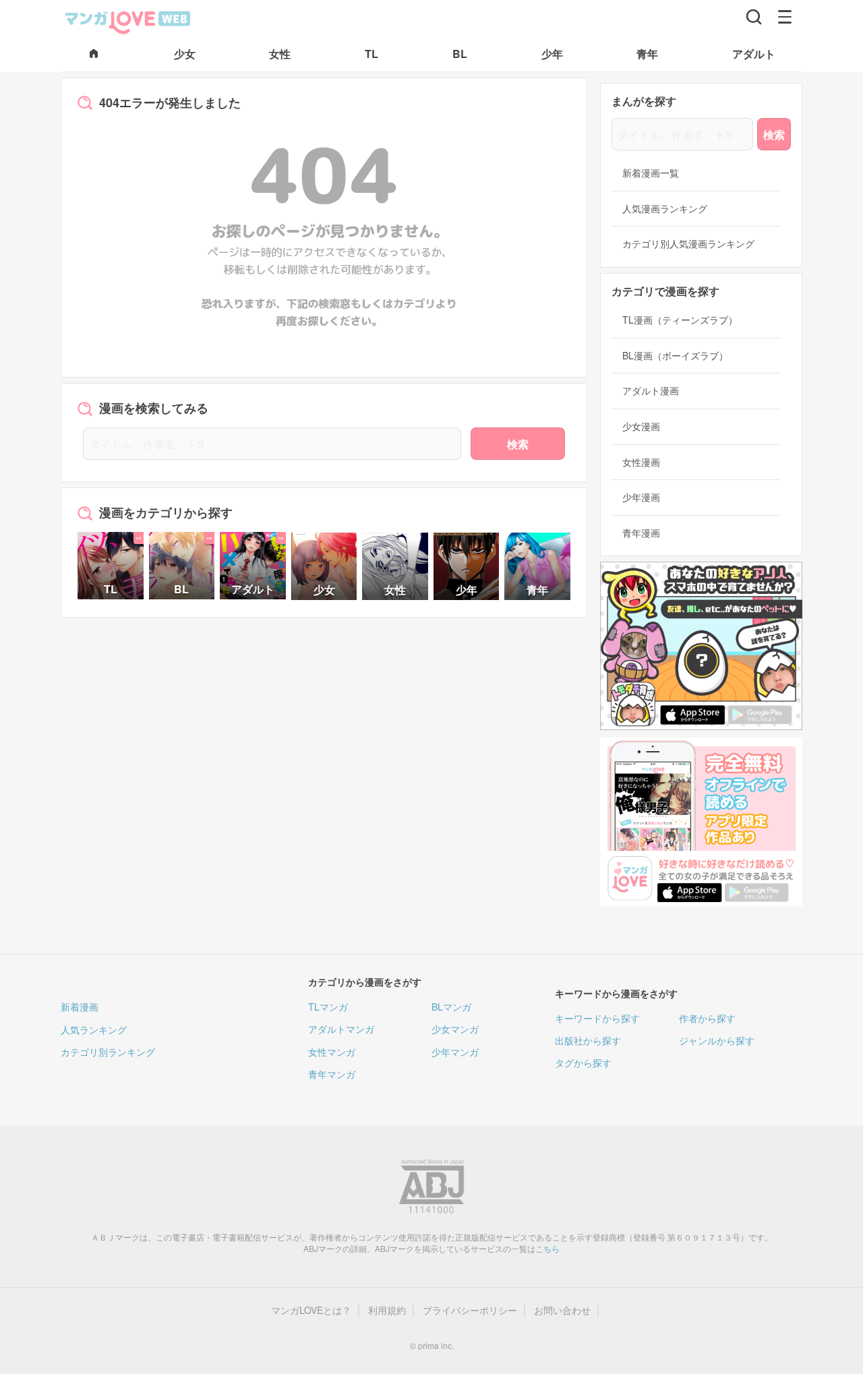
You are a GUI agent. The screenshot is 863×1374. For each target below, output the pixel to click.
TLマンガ (328, 1006)
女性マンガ (331, 1051)
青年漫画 (641, 533)
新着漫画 (79, 1006)
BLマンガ (451, 1006)
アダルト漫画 (650, 390)
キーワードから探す (597, 1018)
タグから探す (583, 1062)
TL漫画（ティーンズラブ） (680, 319)
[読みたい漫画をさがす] (754, 17)
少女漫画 (641, 426)
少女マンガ (455, 1029)
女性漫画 (641, 462)
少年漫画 (641, 497)
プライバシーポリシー (470, 1310)
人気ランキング (94, 1029)
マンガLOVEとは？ (311, 1310)
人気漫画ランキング (664, 208)
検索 (518, 444)
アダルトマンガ (341, 1029)
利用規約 (387, 1310)
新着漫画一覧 (650, 173)
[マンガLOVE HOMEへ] (94, 54)
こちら (547, 1248)
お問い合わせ (562, 1310)
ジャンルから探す (716, 1040)
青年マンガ (331, 1074)
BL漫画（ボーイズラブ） (675, 355)
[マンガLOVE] (128, 20)
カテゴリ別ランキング (108, 1051)
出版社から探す (588, 1040)
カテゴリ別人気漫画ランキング (688, 243)
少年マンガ (455, 1051)
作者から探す (707, 1018)
